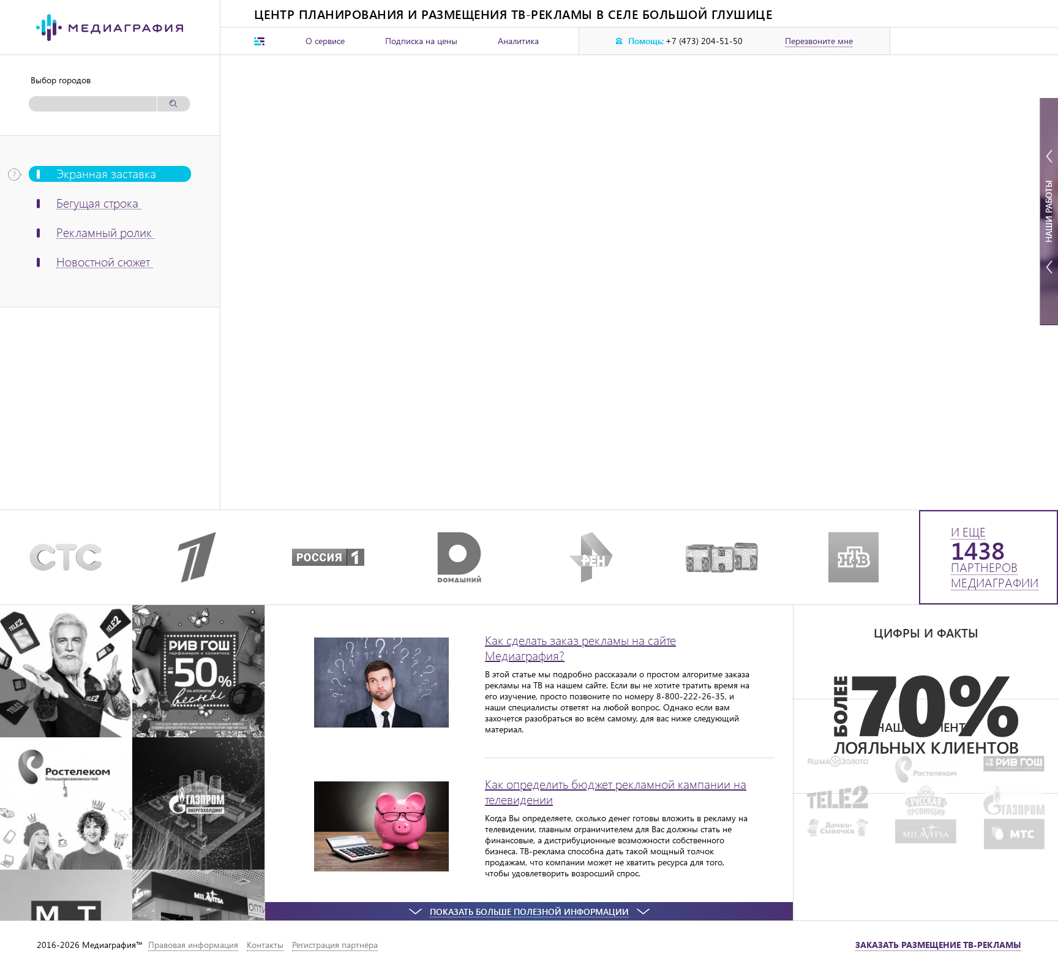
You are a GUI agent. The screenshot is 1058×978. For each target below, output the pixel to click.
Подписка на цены (421, 41)
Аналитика (518, 41)
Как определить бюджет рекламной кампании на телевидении (615, 791)
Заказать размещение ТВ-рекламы (938, 944)
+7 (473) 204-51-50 (704, 41)
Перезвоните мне (819, 41)
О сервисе (325, 41)
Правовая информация (193, 944)
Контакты (265, 944)
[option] (926, 714)
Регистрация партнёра (335, 944)
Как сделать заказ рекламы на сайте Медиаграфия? (580, 647)
